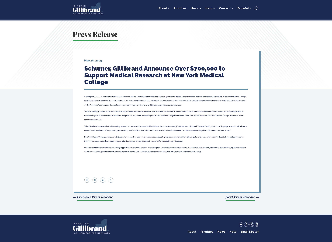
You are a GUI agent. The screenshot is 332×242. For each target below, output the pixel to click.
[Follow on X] (252, 224)
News (195, 9)
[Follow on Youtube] (241, 224)
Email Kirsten (250, 232)
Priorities (180, 9)
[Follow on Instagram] (257, 224)
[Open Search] (256, 8)
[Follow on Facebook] (246, 224)
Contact (225, 9)
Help (208, 9)
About (162, 9)
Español (243, 9)
